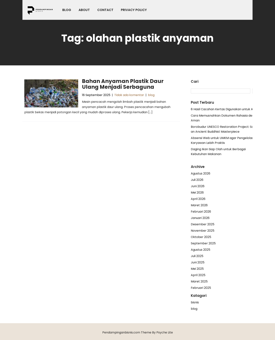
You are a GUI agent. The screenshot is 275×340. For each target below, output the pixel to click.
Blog (66, 10)
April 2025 (198, 275)
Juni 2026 (197, 186)
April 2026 (198, 199)
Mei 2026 (197, 192)
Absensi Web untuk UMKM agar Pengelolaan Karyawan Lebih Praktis (223, 140)
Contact (105, 10)
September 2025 (203, 243)
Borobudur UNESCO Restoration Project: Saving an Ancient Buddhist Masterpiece (225, 129)
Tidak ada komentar (129, 95)
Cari (194, 81)
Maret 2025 (199, 281)
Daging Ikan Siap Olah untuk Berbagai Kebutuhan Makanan (218, 151)
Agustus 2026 (200, 173)
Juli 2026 (197, 180)
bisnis (195, 302)
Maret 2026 (199, 205)
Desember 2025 (202, 224)
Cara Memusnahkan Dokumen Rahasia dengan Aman (225, 118)
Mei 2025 (197, 269)
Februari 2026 (201, 211)
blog (151, 95)
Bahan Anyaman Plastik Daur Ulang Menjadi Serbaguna (123, 84)
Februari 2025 (201, 288)
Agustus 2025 (200, 250)
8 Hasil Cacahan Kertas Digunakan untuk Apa (224, 109)
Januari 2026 (200, 218)
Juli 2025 (197, 256)
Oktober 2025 (201, 237)
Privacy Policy (134, 10)
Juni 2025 (197, 262)
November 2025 (202, 230)
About (84, 10)
